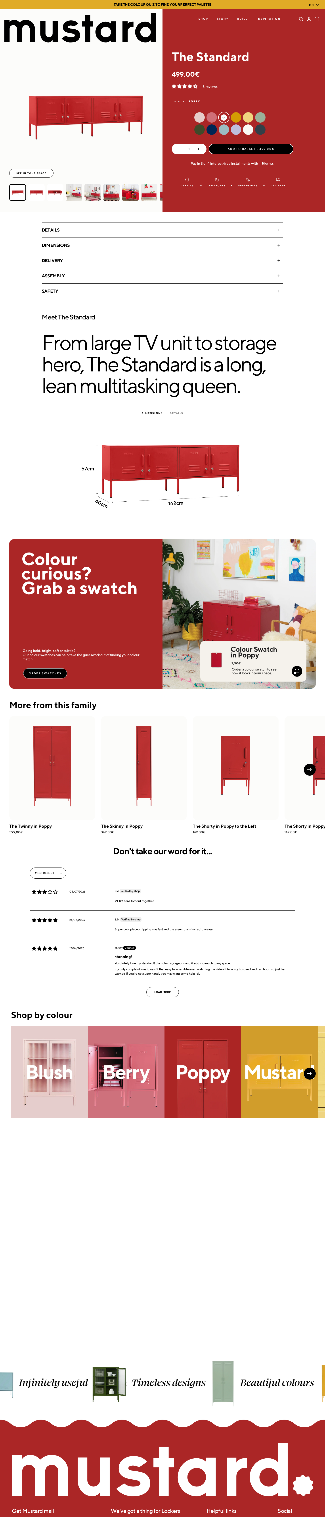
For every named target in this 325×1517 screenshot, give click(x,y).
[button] (203, 19)
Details (50, 229)
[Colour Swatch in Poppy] (216, 654)
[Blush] (49, 1072)
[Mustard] (279, 1072)
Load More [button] (162, 992)
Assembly (53, 275)
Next (310, 770)
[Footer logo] (162, 1470)
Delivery (52, 260)
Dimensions (56, 245)
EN (311, 5)
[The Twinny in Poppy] (52, 768)
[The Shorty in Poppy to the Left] (235, 768)
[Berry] (126, 1072)
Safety (50, 291)
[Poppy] (202, 1072)
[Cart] (317, 19)
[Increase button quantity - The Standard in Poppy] (199, 149)
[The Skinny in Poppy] (143, 768)
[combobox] (315, 4)
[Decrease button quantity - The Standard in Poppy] (179, 149)
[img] (44, 892)
